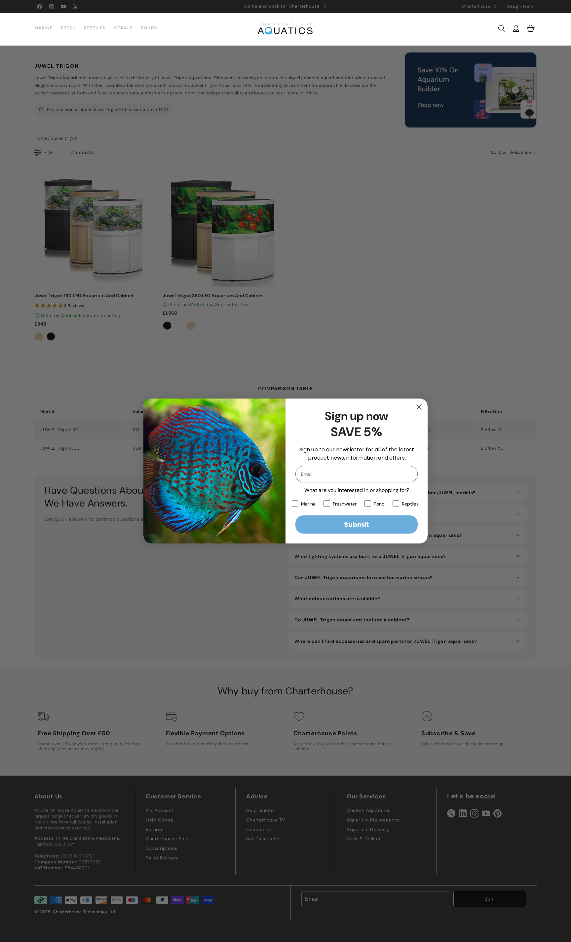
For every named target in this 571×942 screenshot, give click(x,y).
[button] (501, 28)
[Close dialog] (419, 407)
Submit (356, 524)
